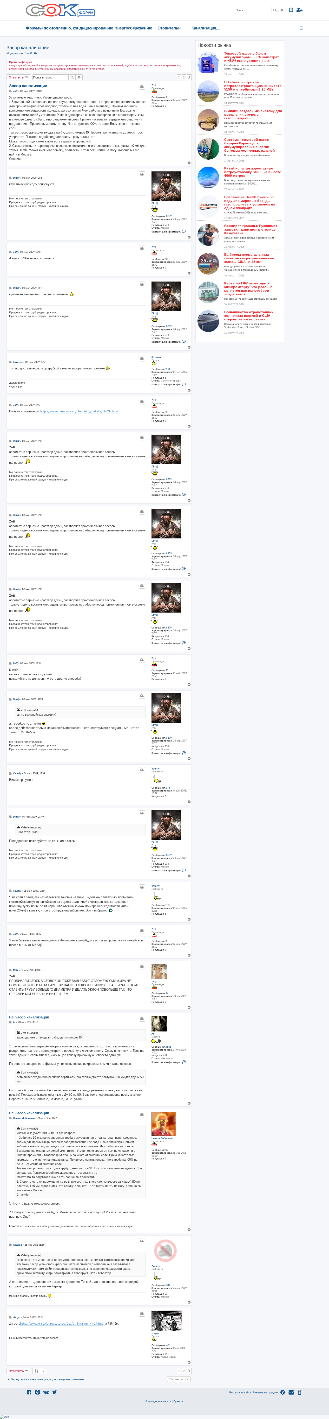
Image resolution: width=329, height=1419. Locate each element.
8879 (169, 216)
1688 (168, 1046)
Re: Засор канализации (29, 1017)
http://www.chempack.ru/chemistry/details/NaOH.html (79, 411)
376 (168, 787)
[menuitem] (291, 10)
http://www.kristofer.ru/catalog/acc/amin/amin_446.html (61, 1323)
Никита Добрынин (162, 1138)
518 (168, 368)
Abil (35, 53)
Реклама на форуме (265, 1392)
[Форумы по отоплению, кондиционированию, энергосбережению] (86, 13)
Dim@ (28, 53)
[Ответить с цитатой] (142, 87)
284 (168, 1285)
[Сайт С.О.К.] (60, 10)
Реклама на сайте (240, 1392)
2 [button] (184, 77)
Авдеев (155, 1265)
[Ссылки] (301, 28)
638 (168, 1345)
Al (152, 1033)
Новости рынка (214, 45)
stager (155, 1333)
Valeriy (155, 768)
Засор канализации (28, 47)
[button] (189, 77)
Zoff (153, 85)
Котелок (156, 357)
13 (167, 97)
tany (154, 981)
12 (167, 993)
